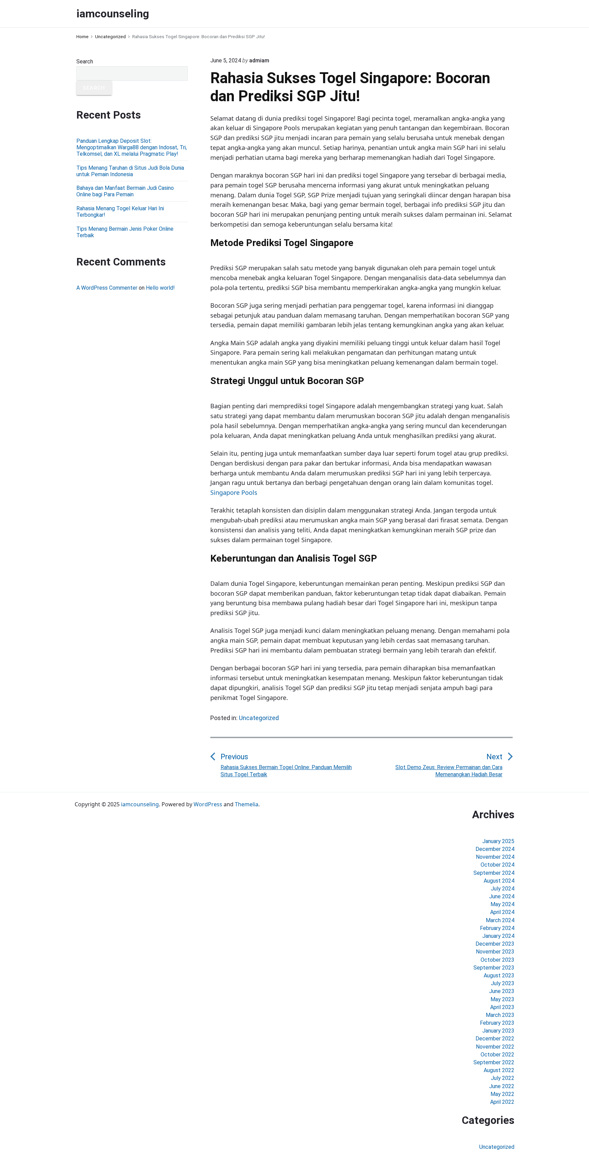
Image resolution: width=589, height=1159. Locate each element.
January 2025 (498, 841)
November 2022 (495, 1046)
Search (84, 61)
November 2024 (495, 857)
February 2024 (497, 928)
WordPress (208, 804)
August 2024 (499, 881)
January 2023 (498, 1030)
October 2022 (497, 1054)
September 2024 (493, 873)
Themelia (246, 804)
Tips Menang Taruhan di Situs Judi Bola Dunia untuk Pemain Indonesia (130, 171)
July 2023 (502, 983)
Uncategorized (259, 717)
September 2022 (493, 1062)
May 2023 (502, 999)
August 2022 (499, 1070)
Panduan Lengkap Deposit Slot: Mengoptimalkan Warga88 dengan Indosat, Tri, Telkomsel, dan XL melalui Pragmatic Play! (131, 147)
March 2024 (500, 920)
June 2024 (501, 896)
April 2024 (502, 912)
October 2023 (497, 960)
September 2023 (493, 967)
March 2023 (500, 1015)
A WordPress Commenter (106, 288)
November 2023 (495, 951)
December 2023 (494, 944)
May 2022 (502, 1094)
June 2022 (501, 1086)
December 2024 (494, 849)
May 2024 (502, 904)
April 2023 (502, 1007)
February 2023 (497, 1023)
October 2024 (497, 864)
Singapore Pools (233, 492)
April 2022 (502, 1102)
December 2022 (494, 1038)
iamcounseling (140, 804)
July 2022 (502, 1078)
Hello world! (160, 288)
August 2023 (499, 975)
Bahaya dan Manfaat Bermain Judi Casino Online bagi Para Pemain (125, 191)
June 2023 (501, 991)
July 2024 (502, 888)
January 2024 (498, 936)
